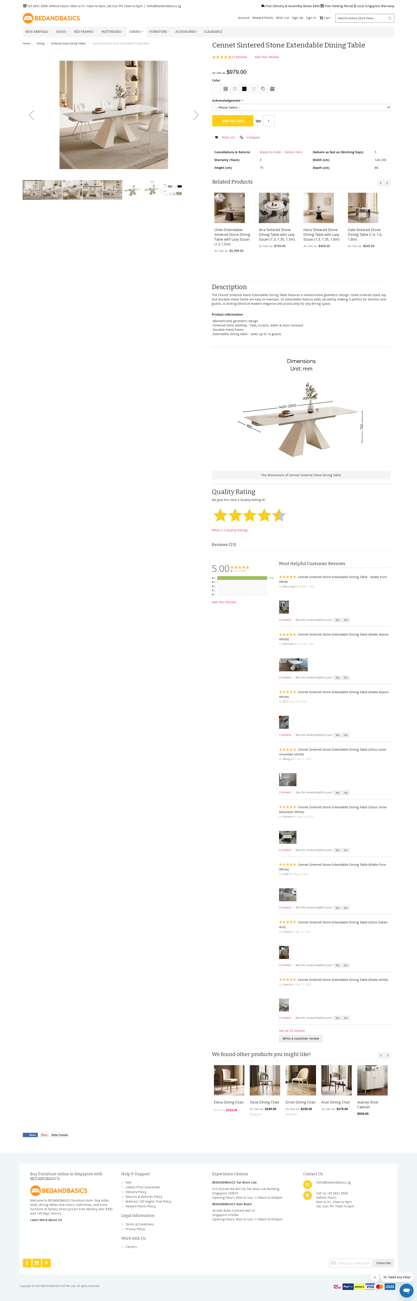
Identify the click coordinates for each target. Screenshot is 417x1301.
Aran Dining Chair (335, 1102)
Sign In (311, 18)
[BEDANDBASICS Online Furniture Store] (51, 18)
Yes (337, 619)
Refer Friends (60, 1134)
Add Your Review (267, 57)
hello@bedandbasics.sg (164, 6)
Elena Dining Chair (229, 1102)
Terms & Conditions (140, 1224)
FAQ (128, 1182)
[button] (31, 115)
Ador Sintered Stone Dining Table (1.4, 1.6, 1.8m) (320, 234)
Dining (41, 43)
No (346, 619)
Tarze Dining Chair (265, 1102)
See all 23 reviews (292, 1031)
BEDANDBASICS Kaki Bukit (232, 1204)
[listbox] (301, 89)
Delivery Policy (136, 1192)
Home (26, 43)
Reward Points (262, 18)
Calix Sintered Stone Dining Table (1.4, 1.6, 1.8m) (365, 234)
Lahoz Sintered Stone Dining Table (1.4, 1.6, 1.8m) (276, 234)
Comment (285, 619)
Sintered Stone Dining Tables (68, 43)
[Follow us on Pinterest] (46, 1262)
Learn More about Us (46, 1220)
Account (244, 18)
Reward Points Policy (141, 1206)
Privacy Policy (135, 1229)
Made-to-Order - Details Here (281, 152)
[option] (216, 89)
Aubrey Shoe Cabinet (367, 1104)
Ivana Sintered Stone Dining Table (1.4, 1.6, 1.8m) (231, 234)
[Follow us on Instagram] (37, 1262)
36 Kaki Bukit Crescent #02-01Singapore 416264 (233, 1212)
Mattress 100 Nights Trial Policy (148, 1201)
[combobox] (365, 18)
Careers (131, 1247)
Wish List (282, 18)
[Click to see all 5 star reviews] (242, 578)
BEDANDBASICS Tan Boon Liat (234, 1182)
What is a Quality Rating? (230, 530)
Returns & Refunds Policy (144, 1197)
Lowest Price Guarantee (143, 1187)
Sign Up (297, 18)
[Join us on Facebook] (27, 1262)
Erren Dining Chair (301, 1102)
